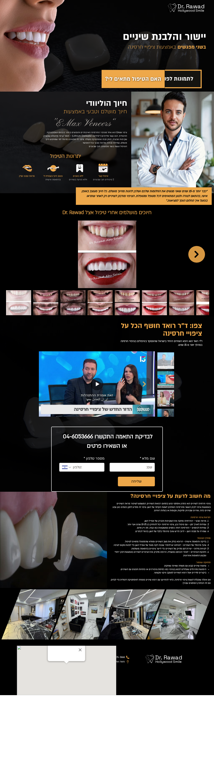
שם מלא (147, 458)
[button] (133, 79)
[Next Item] (196, 254)
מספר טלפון (94, 458)
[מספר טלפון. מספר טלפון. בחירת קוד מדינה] (67, 467)
